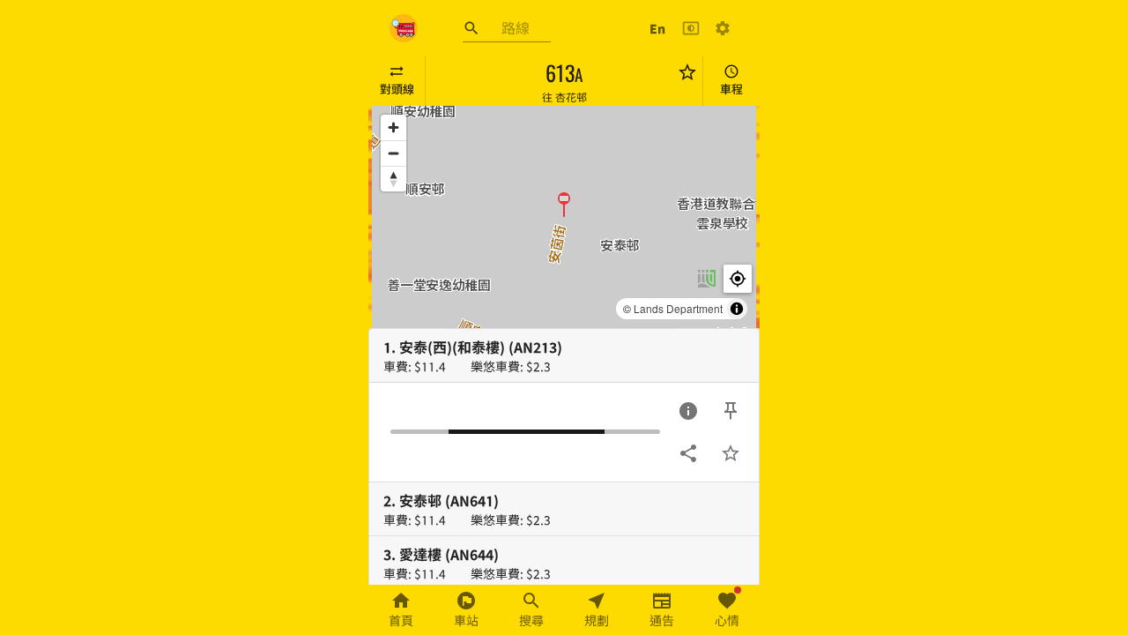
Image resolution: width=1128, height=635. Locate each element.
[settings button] (722, 28)
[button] (564, 203)
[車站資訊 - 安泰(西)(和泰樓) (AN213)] (688, 411)
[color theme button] (691, 28)
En (657, 28)
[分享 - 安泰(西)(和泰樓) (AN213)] (688, 453)
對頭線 (397, 88)
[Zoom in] (393, 127)
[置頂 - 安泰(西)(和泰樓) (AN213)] (730, 411)
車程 (731, 88)
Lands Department (678, 308)
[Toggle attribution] (736, 308)
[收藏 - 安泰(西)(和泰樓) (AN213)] (730, 453)
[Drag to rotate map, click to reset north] (393, 178)
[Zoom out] (393, 153)
